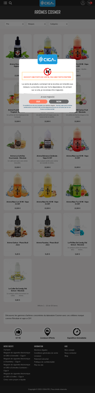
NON (58, 101)
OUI (38, 101)
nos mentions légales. (49, 105)
